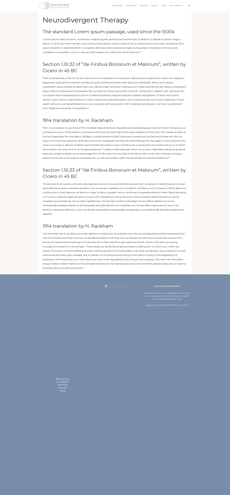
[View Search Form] (189, 6)
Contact (154, 6)
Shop (164, 6)
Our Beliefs (131, 6)
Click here (149, 305)
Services (144, 6)
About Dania (117, 6)
